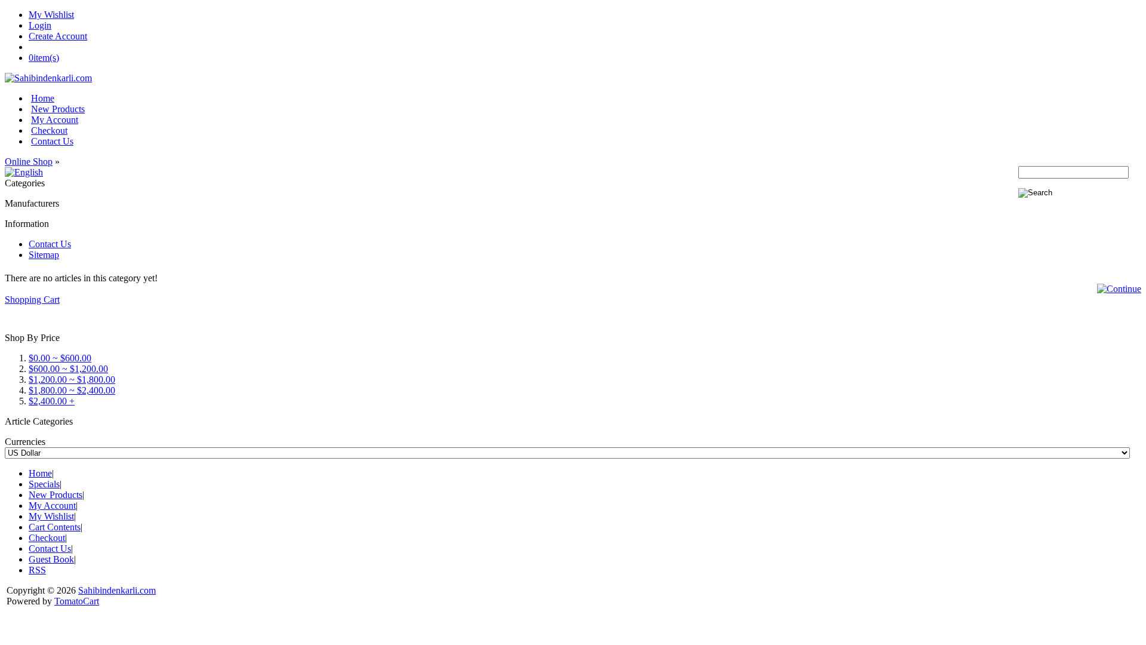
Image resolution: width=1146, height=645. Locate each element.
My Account (54, 120)
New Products (58, 109)
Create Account (58, 36)
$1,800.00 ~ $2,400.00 (72, 390)
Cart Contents (55, 527)
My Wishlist (51, 15)
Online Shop (29, 161)
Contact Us (52, 141)
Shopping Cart (32, 299)
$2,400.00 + (52, 401)
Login (40, 25)
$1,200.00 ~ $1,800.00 (72, 379)
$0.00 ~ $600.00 (60, 358)
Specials (44, 484)
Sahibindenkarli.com (117, 590)
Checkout (49, 130)
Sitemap (44, 255)
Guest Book (51, 559)
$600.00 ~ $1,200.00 (68, 369)
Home (42, 98)
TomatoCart (76, 601)
